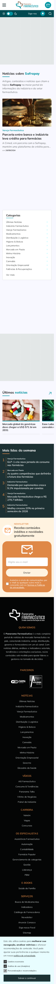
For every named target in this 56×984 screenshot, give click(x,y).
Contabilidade (27, 849)
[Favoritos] (42, 13)
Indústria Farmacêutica (17, 226)
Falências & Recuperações (19, 269)
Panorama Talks (27, 791)
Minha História (13, 253)
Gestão (26, 864)
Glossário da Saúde (26, 768)
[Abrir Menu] (7, 5)
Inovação (10, 257)
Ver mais (10, 274)
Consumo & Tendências (27, 786)
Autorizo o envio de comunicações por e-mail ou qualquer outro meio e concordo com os (28, 584)
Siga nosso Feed (27, 927)
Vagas (27, 820)
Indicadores (27, 907)
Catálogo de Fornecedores (27, 912)
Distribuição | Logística (17, 237)
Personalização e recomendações (22, 971)
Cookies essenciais (16, 961)
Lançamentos (12, 245)
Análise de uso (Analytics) (19, 966)
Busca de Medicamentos (27, 902)
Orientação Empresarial (17, 265)
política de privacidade (24, 955)
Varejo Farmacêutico (16, 230)
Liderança (27, 869)
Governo (27, 762)
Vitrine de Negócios (26, 796)
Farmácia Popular (27, 854)
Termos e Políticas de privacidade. (27, 586)
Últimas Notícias (14, 222)
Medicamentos (13, 233)
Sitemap (27, 932)
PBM (27, 875)
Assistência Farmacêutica (27, 839)
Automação (27, 844)
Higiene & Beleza (14, 241)
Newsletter (27, 917)
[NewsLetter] (48, 5)
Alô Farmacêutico (27, 781)
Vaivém (27, 815)
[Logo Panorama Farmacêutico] (27, 5)
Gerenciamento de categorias (27, 859)
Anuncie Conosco (26, 922)
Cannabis (10, 261)
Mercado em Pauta (15, 249)
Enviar (27, 572)
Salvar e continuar (27, 978)
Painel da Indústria (27, 802)
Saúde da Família (27, 888)
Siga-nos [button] (32, 13)
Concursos (27, 825)
